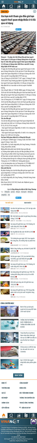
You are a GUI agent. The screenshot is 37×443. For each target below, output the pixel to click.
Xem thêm (18, 375)
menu (3, 2)
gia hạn (13, 192)
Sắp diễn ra (5, 408)
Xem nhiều (27, 203)
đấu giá (18, 192)
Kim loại (13, 228)
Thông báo (7, 192)
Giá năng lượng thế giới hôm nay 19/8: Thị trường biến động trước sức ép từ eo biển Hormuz (22, 274)
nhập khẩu (4, 195)
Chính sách (5, 403)
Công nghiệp (24, 383)
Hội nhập (5, 398)
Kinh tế (13, 234)
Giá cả (12, 287)
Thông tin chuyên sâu (27, 398)
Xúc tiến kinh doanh (26, 393)
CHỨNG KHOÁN (33, 8)
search (34, 2)
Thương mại (6, 388)
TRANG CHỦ (3, 8)
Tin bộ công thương (27, 403)
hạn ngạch (23, 192)
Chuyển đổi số (15, 253)
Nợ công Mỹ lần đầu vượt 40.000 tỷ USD (22, 232)
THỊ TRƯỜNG (18, 8)
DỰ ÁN (26, 8)
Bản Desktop (26, 408)
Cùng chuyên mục (7, 303)
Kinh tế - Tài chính (16, 221)
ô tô (9, 195)
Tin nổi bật (9, 203)
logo (18, 2)
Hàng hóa (4, 12)
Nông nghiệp (14, 245)
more (18, 210)
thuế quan (30, 192)
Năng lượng (14, 213)
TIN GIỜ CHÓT (11, 8)
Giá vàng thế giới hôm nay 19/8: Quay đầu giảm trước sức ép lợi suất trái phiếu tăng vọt (22, 292)
